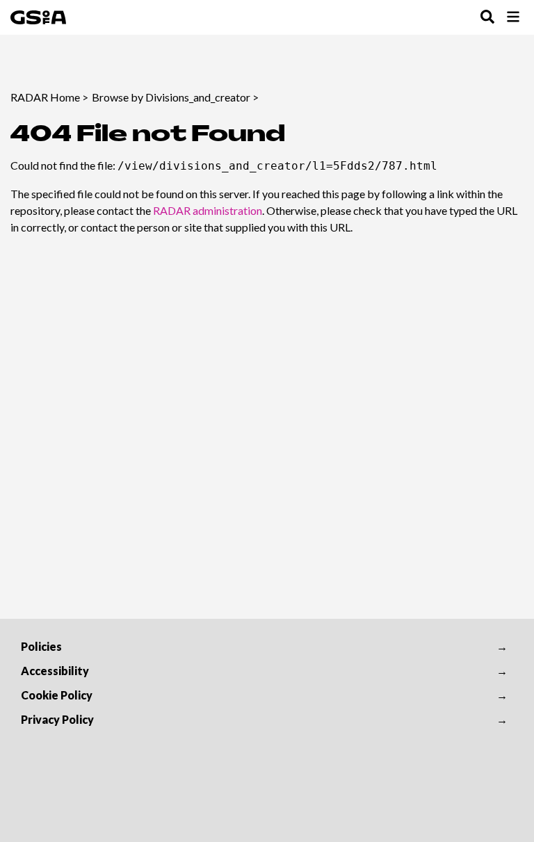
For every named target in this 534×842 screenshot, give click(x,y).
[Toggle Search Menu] (487, 17)
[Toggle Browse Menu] (513, 17)
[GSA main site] (38, 17)
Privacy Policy (57, 719)
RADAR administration (207, 210)
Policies (41, 646)
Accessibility (55, 670)
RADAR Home (45, 97)
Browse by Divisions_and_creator (171, 97)
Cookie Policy (56, 695)
